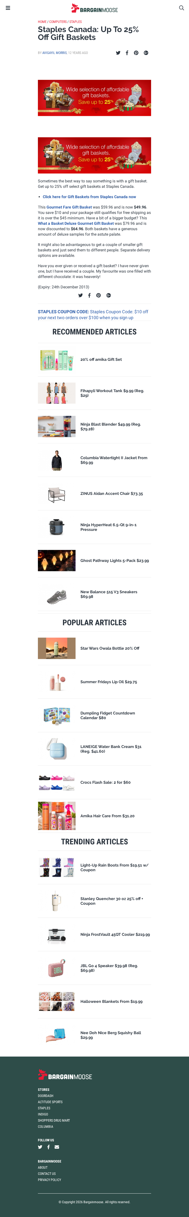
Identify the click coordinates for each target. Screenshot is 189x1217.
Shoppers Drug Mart (54, 1120)
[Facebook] (127, 53)
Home (42, 22)
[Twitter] (118, 53)
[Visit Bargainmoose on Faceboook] (48, 1147)
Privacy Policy (49, 1180)
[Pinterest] (136, 53)
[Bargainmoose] (94, 8)
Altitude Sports (50, 1102)
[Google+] (146, 53)
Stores (43, 1090)
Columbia (45, 1127)
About (42, 1167)
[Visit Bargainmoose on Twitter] (40, 1147)
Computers (58, 22)
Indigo (43, 1114)
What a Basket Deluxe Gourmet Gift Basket (76, 223)
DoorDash (45, 1096)
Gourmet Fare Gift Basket (69, 207)
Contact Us (47, 1174)
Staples (75, 22)
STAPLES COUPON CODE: (64, 311)
